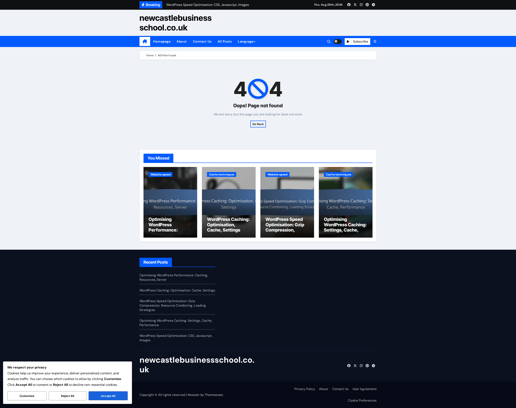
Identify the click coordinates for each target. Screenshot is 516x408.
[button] (375, 41)
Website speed (161, 174)
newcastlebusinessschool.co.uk (175, 22)
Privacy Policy (304, 389)
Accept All (108, 396)
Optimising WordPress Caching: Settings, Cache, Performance (345, 227)
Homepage (162, 41)
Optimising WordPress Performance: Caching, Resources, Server (170, 230)
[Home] (144, 41)
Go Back (258, 124)
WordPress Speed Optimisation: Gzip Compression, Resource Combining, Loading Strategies (172, 305)
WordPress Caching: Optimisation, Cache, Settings (228, 225)
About (182, 41)
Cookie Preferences (362, 400)
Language (246, 41)
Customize (27, 396)
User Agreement (365, 389)
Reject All (67, 396)
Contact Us (202, 41)
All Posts (225, 41)
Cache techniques (221, 174)
